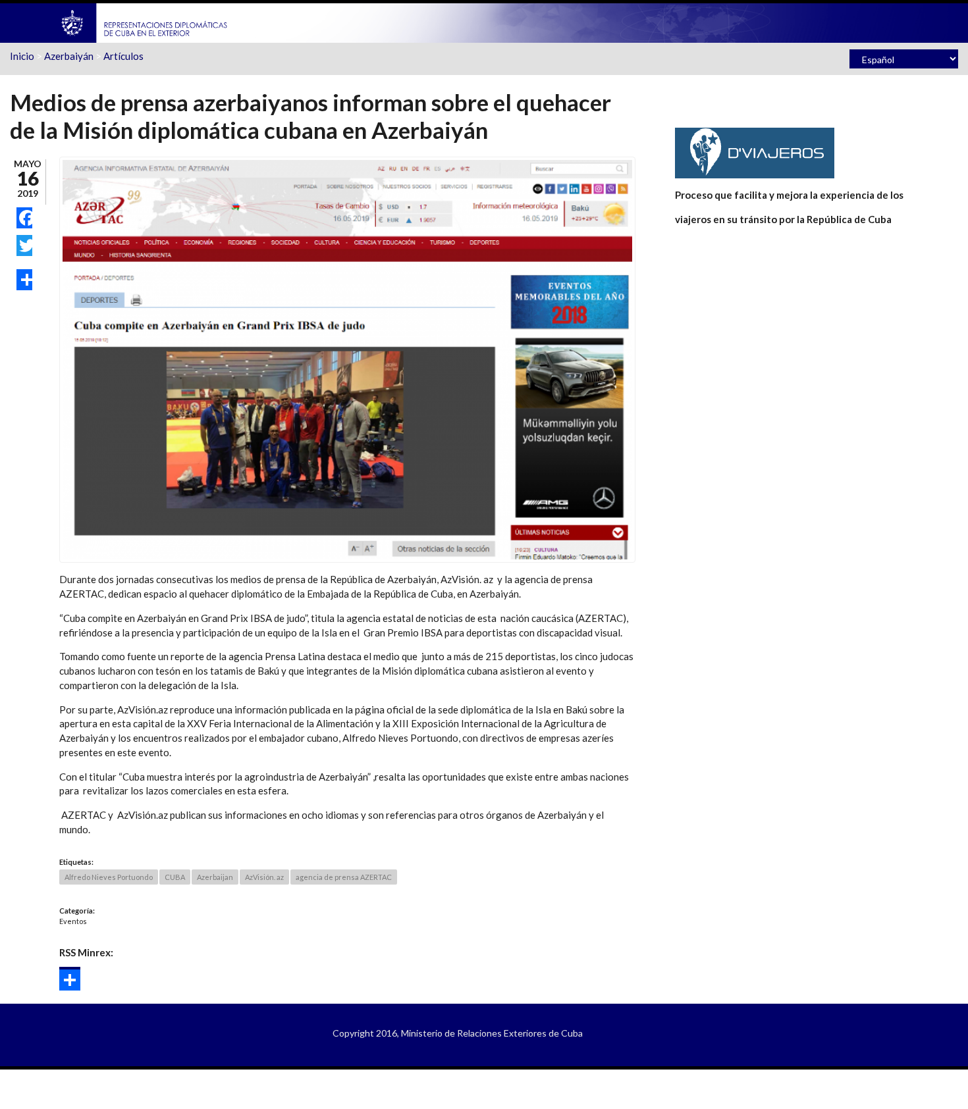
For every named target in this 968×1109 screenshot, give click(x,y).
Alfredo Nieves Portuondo (109, 877)
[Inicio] (145, 22)
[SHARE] (24, 279)
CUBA (175, 877)
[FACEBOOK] (24, 217)
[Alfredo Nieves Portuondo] (347, 359)
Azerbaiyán (69, 56)
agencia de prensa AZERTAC (344, 877)
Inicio (22, 56)
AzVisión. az (264, 877)
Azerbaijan (215, 877)
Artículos (123, 56)
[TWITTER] (24, 245)
